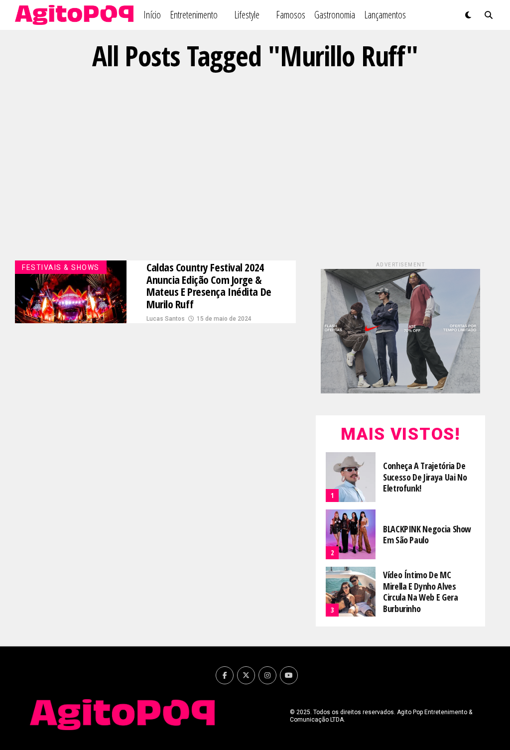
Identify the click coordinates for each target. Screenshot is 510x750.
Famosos (290, 14)
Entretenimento (194, 14)
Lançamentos (385, 14)
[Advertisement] (255, 166)
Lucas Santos (165, 318)
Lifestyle (246, 14)
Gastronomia (334, 14)
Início (152, 14)
